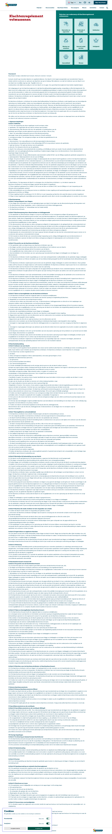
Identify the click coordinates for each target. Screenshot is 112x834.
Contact (102, 7)
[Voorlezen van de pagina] (89, 2)
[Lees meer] (65, 26)
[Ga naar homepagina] (11, 5)
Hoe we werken (50, 7)
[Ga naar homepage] (98, 831)
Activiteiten (93, 7)
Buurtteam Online (63, 7)
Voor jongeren (75, 7)
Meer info (41, 818)
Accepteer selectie (15, 828)
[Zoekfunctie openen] (107, 7)
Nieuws (84, 7)
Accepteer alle (38, 828)
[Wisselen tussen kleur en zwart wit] (84, 2)
